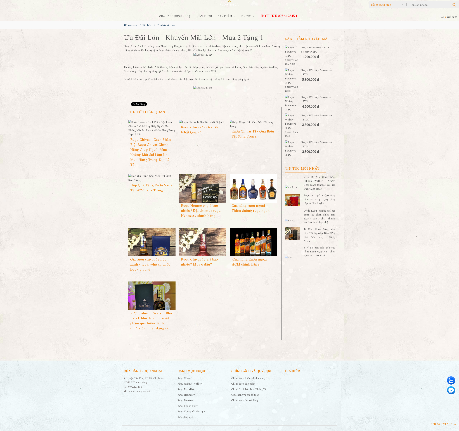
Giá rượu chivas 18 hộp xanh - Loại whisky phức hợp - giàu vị (150, 264)
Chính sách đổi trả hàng (245, 400)
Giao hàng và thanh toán (245, 395)
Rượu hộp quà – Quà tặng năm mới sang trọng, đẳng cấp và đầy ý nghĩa (319, 199)
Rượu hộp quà (185, 417)
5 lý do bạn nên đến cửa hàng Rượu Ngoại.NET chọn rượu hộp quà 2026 (319, 251)
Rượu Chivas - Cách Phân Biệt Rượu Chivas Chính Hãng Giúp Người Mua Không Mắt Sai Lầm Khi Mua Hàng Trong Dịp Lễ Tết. (150, 152)
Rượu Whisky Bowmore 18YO (316, 99)
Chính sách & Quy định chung (248, 378)
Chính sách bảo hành (243, 384)
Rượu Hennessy (186, 395)
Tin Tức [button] (246, 16)
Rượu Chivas (184, 378)
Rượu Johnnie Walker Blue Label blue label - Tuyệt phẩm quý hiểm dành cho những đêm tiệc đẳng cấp (151, 321)
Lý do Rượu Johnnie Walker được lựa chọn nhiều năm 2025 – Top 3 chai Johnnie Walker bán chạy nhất (319, 216)
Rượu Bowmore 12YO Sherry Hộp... (315, 50)
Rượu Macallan (186, 389)
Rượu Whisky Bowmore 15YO (316, 144)
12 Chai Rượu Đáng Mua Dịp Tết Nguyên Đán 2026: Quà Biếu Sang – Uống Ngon (319, 235)
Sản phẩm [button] (225, 16)
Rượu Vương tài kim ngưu (192, 411)
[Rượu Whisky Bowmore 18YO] (293, 103)
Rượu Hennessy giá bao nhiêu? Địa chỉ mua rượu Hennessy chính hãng (201, 210)
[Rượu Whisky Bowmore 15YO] (293, 148)
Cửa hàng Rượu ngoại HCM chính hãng (249, 262)
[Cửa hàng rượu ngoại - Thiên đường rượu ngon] (253, 189)
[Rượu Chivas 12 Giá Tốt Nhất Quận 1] (202, 122)
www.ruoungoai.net (139, 391)
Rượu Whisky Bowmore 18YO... (316, 72)
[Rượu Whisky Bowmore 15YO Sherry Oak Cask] (293, 125)
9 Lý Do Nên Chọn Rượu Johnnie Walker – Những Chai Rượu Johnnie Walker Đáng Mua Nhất (319, 183)
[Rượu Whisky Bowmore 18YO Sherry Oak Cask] (293, 80)
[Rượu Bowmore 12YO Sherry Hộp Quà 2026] (293, 56)
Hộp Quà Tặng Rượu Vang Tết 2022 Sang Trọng (151, 188)
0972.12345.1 (135, 387)
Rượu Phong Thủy (188, 406)
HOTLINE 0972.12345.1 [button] (279, 16)
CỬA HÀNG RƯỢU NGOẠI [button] (175, 16)
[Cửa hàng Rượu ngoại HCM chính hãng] (253, 244)
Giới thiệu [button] (204, 16)
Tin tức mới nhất (302, 168)
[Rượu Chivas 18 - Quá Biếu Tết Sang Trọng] (253, 124)
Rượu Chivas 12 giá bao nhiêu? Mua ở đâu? (199, 262)
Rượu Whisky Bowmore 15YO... (316, 117)
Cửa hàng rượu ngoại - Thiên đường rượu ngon (250, 208)
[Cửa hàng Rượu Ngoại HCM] (229, 3)
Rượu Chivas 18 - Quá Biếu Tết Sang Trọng (252, 134)
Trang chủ (131, 25)
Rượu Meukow (186, 400)
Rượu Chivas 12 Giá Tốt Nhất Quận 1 (199, 130)
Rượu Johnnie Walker (190, 384)
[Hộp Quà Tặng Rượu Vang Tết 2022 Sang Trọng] (152, 178)
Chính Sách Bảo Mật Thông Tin (249, 389)
